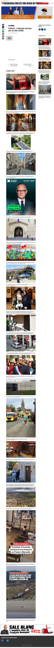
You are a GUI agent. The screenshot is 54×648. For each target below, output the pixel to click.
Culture (10, 25)
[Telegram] (45, 29)
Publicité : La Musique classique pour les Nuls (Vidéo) (20, 29)
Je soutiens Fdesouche (43, 3)
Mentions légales (29, 645)
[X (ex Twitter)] (42, 29)
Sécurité (12, 25)
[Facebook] (39, 29)
